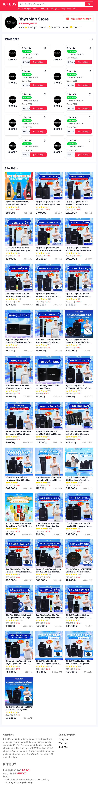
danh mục (63, 747)
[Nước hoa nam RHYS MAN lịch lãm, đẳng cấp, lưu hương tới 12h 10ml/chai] (79, 416)
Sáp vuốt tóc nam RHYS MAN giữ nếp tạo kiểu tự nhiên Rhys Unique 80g (78, 572)
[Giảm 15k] (45, 48)
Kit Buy (25, 770)
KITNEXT (21, 773)
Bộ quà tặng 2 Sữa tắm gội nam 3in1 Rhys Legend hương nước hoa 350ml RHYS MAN (79, 526)
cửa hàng (63, 743)
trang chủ (63, 739)
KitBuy (10, 4)
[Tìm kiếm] (89, 4)
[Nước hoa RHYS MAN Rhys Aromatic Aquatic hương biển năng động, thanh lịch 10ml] (19, 232)
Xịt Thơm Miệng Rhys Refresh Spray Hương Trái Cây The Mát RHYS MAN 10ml (19, 526)
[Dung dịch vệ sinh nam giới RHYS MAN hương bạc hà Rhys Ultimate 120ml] (49, 507)
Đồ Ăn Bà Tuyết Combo (28, 8)
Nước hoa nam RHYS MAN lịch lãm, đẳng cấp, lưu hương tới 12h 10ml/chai (77, 434)
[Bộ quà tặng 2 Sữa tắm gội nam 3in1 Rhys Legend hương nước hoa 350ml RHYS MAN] (79, 507)
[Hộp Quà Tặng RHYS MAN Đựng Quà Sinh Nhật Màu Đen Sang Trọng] (19, 324)
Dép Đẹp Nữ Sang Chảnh (60, 8)
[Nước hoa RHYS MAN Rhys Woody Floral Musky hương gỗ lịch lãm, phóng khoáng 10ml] (19, 370)
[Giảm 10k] (90, 71)
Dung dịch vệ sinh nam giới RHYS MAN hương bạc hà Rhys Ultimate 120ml (48, 526)
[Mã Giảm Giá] (90, 39)
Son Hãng (44, 8)
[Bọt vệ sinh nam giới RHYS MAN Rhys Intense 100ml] (19, 186)
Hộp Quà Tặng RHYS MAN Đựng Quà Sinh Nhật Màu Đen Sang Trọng (18, 342)
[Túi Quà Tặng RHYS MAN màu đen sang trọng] (49, 370)
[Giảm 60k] (90, 117)
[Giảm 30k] (90, 94)
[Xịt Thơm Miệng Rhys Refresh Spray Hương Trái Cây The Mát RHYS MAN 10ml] (19, 507)
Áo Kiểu (76, 8)
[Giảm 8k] (90, 48)
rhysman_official (29, 23)
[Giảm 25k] (45, 117)
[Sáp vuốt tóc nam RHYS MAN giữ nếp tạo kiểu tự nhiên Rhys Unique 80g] (79, 553)
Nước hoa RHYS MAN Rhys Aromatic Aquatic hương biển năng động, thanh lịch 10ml (19, 250)
